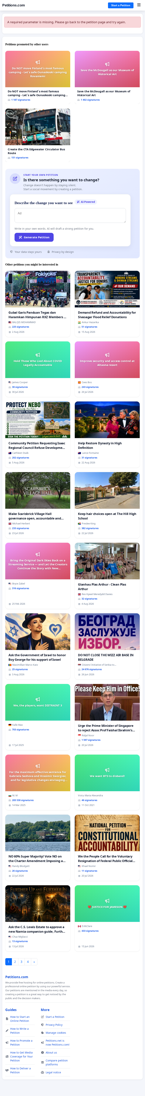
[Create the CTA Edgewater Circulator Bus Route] (37, 135)
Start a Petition (120, 5)
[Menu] (139, 5)
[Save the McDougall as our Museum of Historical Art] (107, 77)
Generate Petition (36, 237)
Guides (11, 1009)
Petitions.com (13, 5)
